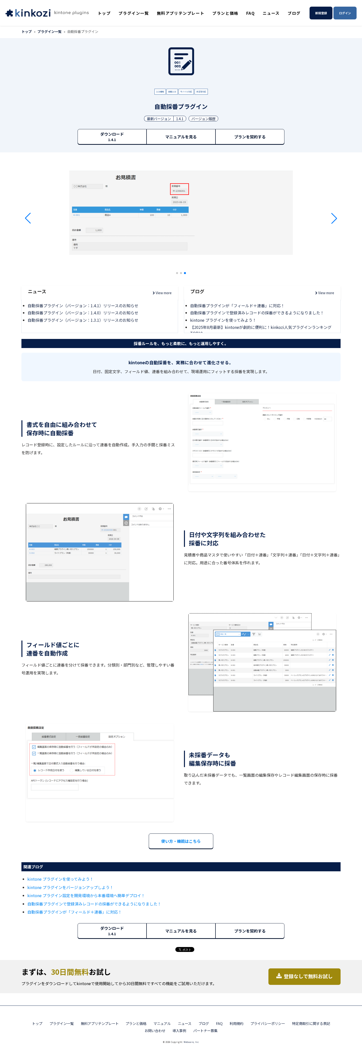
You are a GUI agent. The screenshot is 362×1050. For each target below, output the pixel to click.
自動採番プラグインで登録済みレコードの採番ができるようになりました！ (257, 313)
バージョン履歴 (203, 118)
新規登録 (321, 13)
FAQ (250, 13)
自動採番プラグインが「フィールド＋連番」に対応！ (237, 305)
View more (163, 293)
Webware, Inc (191, 1042)
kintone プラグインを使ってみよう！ (223, 320)
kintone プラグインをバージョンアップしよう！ (70, 887)
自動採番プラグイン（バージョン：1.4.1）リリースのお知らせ (83, 305)
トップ (104, 13)
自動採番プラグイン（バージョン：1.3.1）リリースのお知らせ (83, 320)
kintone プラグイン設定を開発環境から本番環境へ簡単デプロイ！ (86, 895)
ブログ (294, 13)
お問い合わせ (155, 1030)
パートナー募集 (205, 1030)
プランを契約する (250, 137)
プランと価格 (225, 13)
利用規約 (236, 1023)
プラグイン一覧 (133, 13)
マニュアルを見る (181, 137)
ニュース (271, 13)
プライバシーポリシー (267, 1023)
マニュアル (162, 1023)
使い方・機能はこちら (181, 841)
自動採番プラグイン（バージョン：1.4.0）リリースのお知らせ (83, 313)
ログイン (345, 13)
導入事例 (179, 1030)
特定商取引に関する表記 (311, 1023)
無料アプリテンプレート (181, 13)
